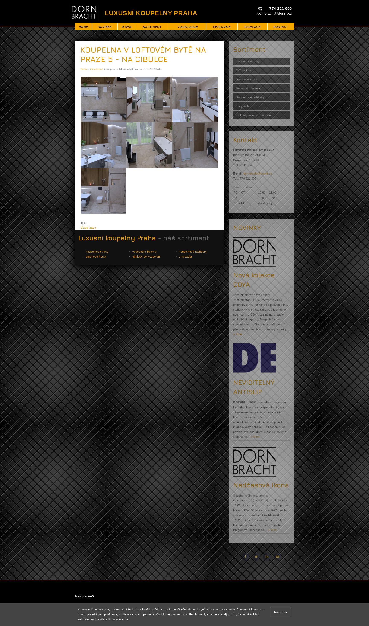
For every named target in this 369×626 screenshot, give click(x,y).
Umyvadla (243, 106)
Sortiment (152, 26)
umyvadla (185, 256)
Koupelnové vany (247, 61)
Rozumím (280, 612)
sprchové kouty (96, 256)
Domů (84, 69)
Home (83, 26)
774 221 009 (280, 8)
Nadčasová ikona (261, 485)
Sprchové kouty (246, 79)
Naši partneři (84, 596)
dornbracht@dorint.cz (274, 13)
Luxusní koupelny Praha (117, 238)
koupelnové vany (97, 251)
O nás (126, 26)
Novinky (105, 26)
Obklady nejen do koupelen (254, 115)
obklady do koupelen (146, 256)
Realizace (222, 26)
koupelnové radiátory (193, 251)
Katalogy (252, 26)
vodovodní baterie (144, 251)
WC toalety (243, 70)
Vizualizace (187, 26)
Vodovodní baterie (248, 88)
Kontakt (280, 26)
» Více (237, 334)
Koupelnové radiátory (250, 97)
